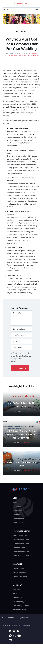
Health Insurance (19, 573)
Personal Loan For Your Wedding (28, 55)
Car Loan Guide (19, 548)
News (15, 594)
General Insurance (20, 577)
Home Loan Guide (20, 536)
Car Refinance (18, 519)
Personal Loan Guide (21, 540)
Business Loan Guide (21, 544)
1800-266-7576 (24, 625)
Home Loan (17, 503)
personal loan (12, 55)
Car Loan (16, 515)
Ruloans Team (32, 53)
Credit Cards (25, 411)
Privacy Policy (18, 602)
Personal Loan (25, 442)
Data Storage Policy (21, 606)
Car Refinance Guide (21, 552)
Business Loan (18, 511)
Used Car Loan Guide (21, 556)
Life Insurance (18, 569)
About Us (16, 590)
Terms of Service (19, 610)
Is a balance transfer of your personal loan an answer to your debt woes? (21, 434)
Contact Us (17, 598)
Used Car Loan (19, 523)
